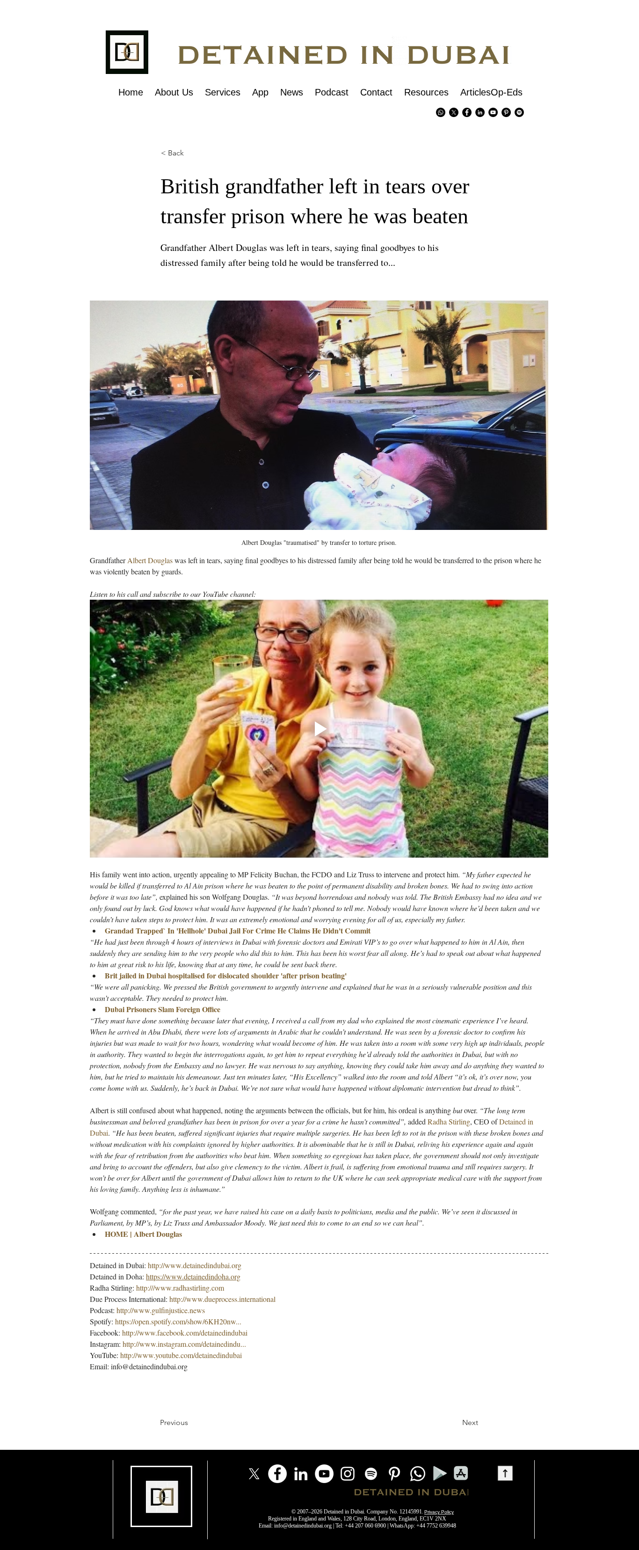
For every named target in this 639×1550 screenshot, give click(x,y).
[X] (453, 112)
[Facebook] (277, 1473)
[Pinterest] (506, 112)
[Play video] (319, 729)
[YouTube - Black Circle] (493, 112)
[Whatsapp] (440, 112)
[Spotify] (519, 112)
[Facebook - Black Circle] (467, 112)
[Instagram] (347, 1473)
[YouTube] (324, 1473)
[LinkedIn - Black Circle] (480, 112)
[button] (177, 153)
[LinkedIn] (300, 1473)
